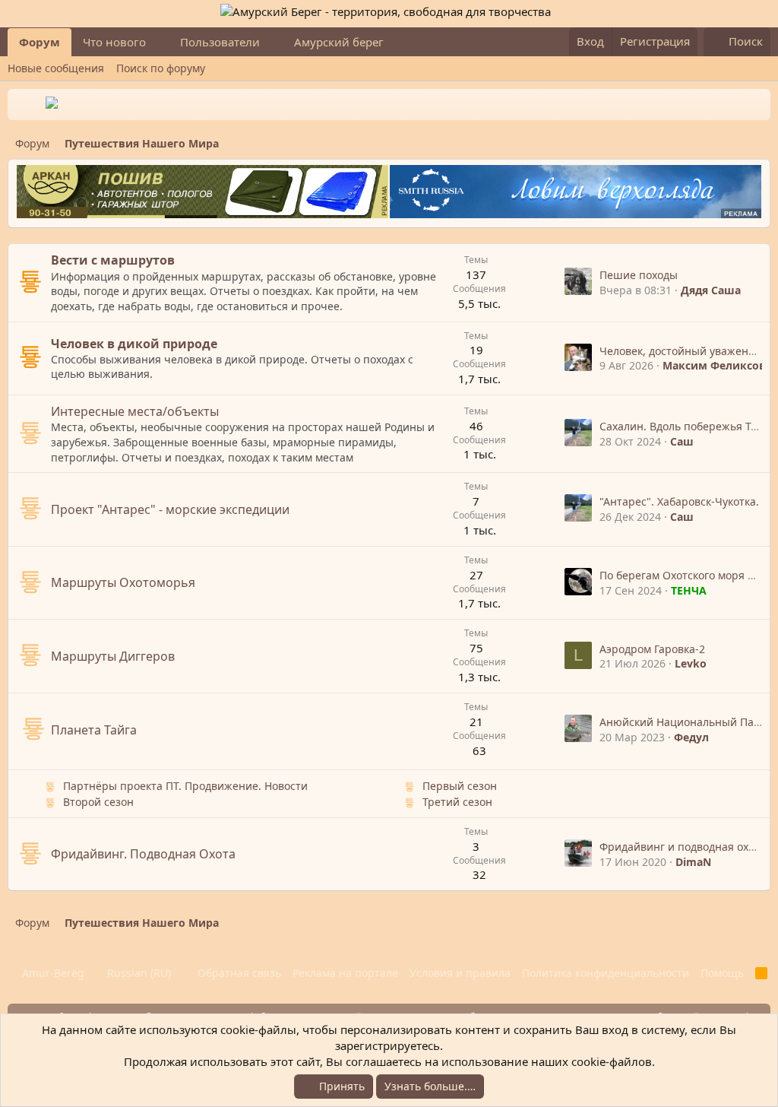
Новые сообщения (56, 68)
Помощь (722, 973)
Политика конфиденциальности (605, 973)
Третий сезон (457, 802)
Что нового (114, 41)
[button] (158, 42)
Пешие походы (638, 275)
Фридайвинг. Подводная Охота (143, 853)
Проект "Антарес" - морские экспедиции (170, 509)
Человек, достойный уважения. (681, 351)
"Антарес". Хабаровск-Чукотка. (679, 501)
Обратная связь (239, 973)
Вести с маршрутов (113, 260)
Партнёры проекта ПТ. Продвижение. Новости (185, 786)
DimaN (693, 862)
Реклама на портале (345, 973)
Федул (691, 737)
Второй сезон (98, 802)
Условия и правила (460, 973)
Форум (39, 41)
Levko (691, 663)
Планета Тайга (94, 730)
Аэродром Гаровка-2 (652, 649)
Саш (682, 441)
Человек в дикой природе (134, 343)
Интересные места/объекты (135, 411)
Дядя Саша (711, 290)
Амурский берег (339, 41)
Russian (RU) (137, 973)
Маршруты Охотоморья (123, 582)
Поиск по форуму (160, 68)
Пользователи (220, 41)
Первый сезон (459, 786)
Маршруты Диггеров (113, 656)
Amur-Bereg (51, 973)
